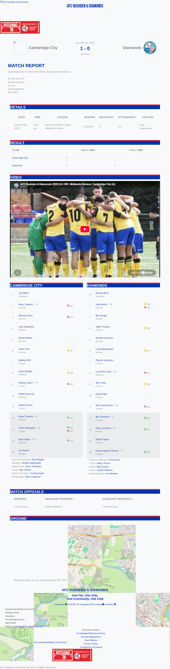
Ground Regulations (91, 636)
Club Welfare (90, 640)
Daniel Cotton (26, 405)
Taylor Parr (24, 349)
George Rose (102, 293)
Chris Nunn (114, 459)
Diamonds (17, 165)
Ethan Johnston (103, 428)
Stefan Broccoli (26, 394)
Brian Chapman (33, 476)
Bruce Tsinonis (26, 416)
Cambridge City (20, 157)
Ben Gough (101, 315)
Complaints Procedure (91, 647)
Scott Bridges (25, 371)
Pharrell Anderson (104, 360)
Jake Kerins (101, 304)
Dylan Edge (101, 394)
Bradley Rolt (25, 360)
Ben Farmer (25, 469)
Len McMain (112, 473)
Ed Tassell (24, 450)
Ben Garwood (102, 416)
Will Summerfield (104, 405)
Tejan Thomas (103, 326)
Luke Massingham (105, 349)
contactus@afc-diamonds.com (27, 626)
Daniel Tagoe (102, 439)
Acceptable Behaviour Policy (90, 633)
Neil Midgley (38, 459)
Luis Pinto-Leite (103, 371)
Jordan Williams (105, 470)
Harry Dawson (26, 304)
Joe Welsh (24, 293)
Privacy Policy (91, 643)
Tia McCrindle (37, 473)
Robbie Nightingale (31, 463)
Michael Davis (26, 315)
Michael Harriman (104, 337)
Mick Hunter (103, 466)
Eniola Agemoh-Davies (107, 450)
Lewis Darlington (27, 428)
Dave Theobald (33, 466)
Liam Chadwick (26, 326)
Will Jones (101, 382)
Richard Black (25, 337)
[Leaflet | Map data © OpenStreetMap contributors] (85, 553)
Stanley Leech (26, 382)
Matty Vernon (103, 463)
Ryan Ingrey (24, 439)
